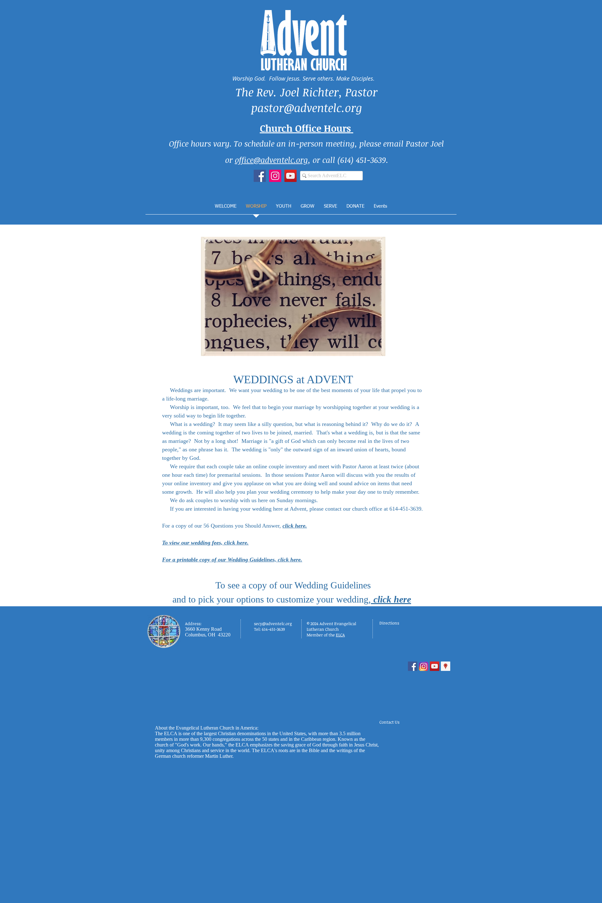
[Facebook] (260, 176)
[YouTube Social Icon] (434, 666)
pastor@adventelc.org (306, 107)
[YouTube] (290, 176)
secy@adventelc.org (273, 623)
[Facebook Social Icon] (412, 666)
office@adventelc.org (271, 159)
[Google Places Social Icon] (445, 666)
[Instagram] (275, 176)
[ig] (423, 666)
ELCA (340, 635)
